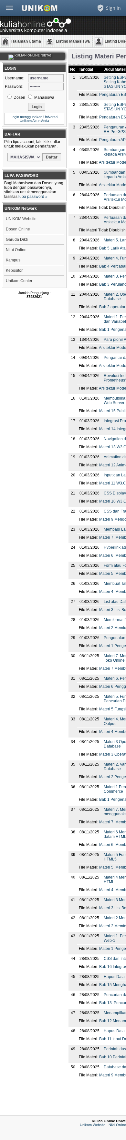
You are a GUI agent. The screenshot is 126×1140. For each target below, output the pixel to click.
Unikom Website (92, 1125)
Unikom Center (19, 281)
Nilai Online (16, 250)
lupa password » (32, 196)
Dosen (19, 97)
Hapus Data (114, 976)
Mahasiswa (43, 97)
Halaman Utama (26, 41)
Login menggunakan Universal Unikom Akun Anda (34, 119)
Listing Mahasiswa (73, 41)
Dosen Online (18, 229)
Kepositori (15, 270)
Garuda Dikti (17, 239)
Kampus (13, 260)
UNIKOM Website (21, 219)
